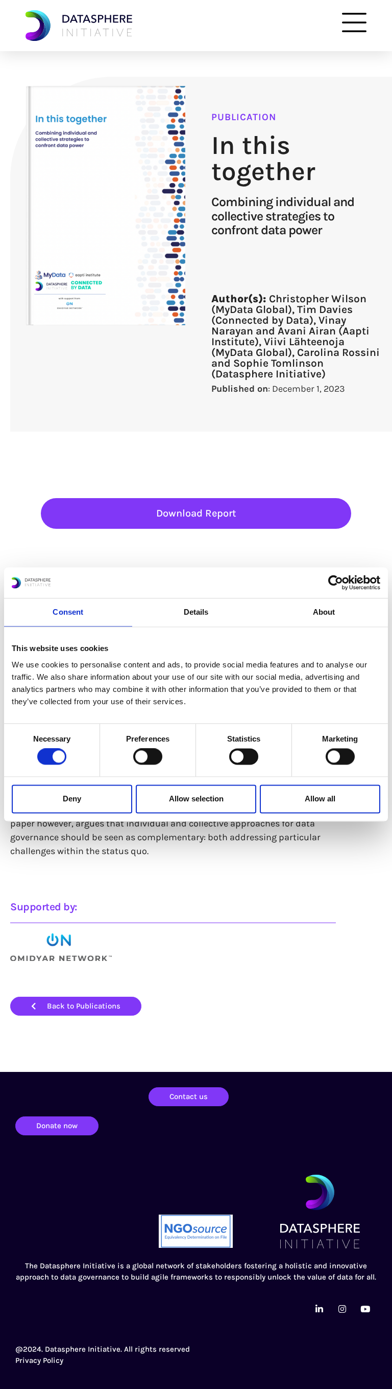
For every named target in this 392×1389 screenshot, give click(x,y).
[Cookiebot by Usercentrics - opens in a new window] (335, 582)
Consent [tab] (68, 612)
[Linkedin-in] (319, 1309)
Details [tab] (196, 612)
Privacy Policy (39, 1360)
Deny (72, 798)
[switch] (147, 757)
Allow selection (196, 798)
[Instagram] (342, 1309)
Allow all (320, 798)
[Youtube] (365, 1309)
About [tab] (324, 612)
